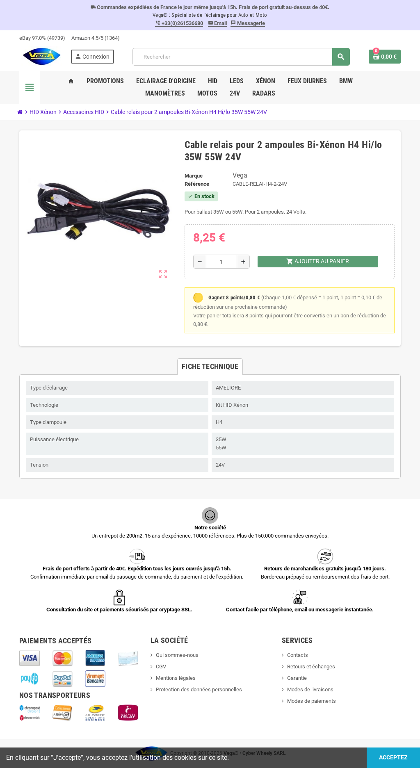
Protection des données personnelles (199, 689)
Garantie (297, 678)
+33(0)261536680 (179, 23)
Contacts (297, 655)
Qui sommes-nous (177, 655)
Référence (197, 184)
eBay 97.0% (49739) (42, 38)
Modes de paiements (311, 701)
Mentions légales (176, 678)
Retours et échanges (311, 666)
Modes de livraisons (310, 689)
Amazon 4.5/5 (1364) (95, 38)
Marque (194, 176)
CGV (161, 666)
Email (217, 23)
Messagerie (248, 23)
